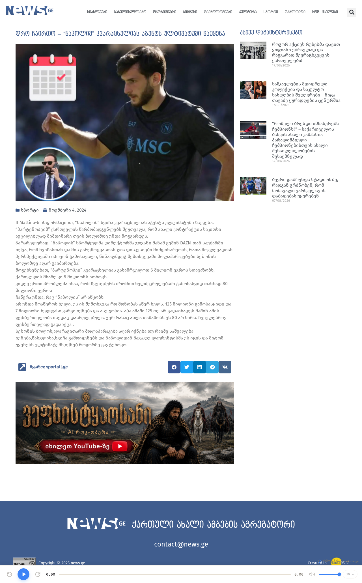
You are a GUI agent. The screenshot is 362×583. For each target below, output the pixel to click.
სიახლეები (97, 12)
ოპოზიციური (164, 12)
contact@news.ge (181, 544)
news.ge (78, 563)
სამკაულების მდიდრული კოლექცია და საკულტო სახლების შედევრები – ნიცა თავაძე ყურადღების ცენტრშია (306, 92)
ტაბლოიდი (295, 12)
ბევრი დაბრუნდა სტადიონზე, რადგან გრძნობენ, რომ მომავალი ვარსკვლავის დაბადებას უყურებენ (305, 188)
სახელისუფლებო (130, 12)
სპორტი (271, 12)
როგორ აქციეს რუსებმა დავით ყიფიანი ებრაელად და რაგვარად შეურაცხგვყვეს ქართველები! (306, 52)
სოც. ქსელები (325, 12)
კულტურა (248, 12)
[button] (351, 12)
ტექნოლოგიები (218, 12)
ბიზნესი (190, 12)
